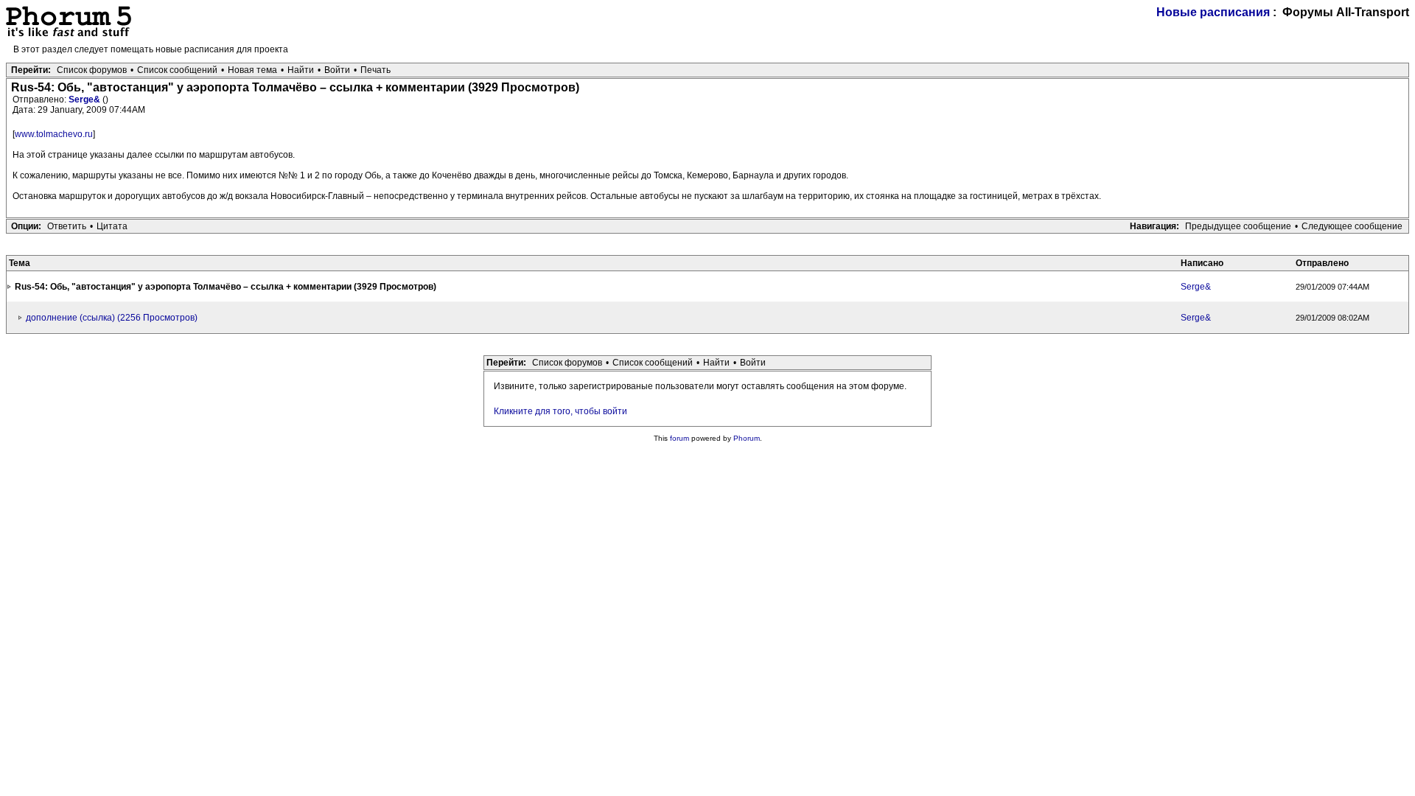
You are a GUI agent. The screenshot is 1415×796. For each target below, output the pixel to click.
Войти (337, 70)
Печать (375, 70)
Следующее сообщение (1352, 226)
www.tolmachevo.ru (54, 134)
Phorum (746, 438)
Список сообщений (177, 70)
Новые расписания (1213, 12)
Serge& (85, 99)
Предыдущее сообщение (1238, 226)
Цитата (112, 226)
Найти (300, 70)
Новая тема (252, 70)
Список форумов (92, 70)
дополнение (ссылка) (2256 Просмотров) (112, 318)
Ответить (66, 226)
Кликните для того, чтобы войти (560, 411)
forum (679, 438)
